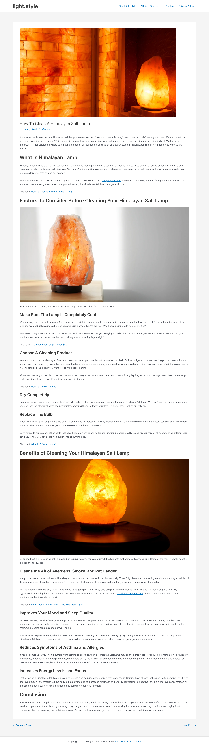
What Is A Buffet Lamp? (43, 444)
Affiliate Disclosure (151, 6)
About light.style (127, 6)
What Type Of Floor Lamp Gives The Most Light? (57, 604)
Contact (170, 6)
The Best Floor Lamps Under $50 (49, 344)
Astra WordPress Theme (127, 741)
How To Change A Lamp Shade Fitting (51, 191)
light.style (25, 6)
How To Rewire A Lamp (43, 386)
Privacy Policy (186, 6)
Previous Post (22, 725)
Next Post (189, 725)
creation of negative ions (130, 593)
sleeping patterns (111, 180)
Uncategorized (29, 129)
